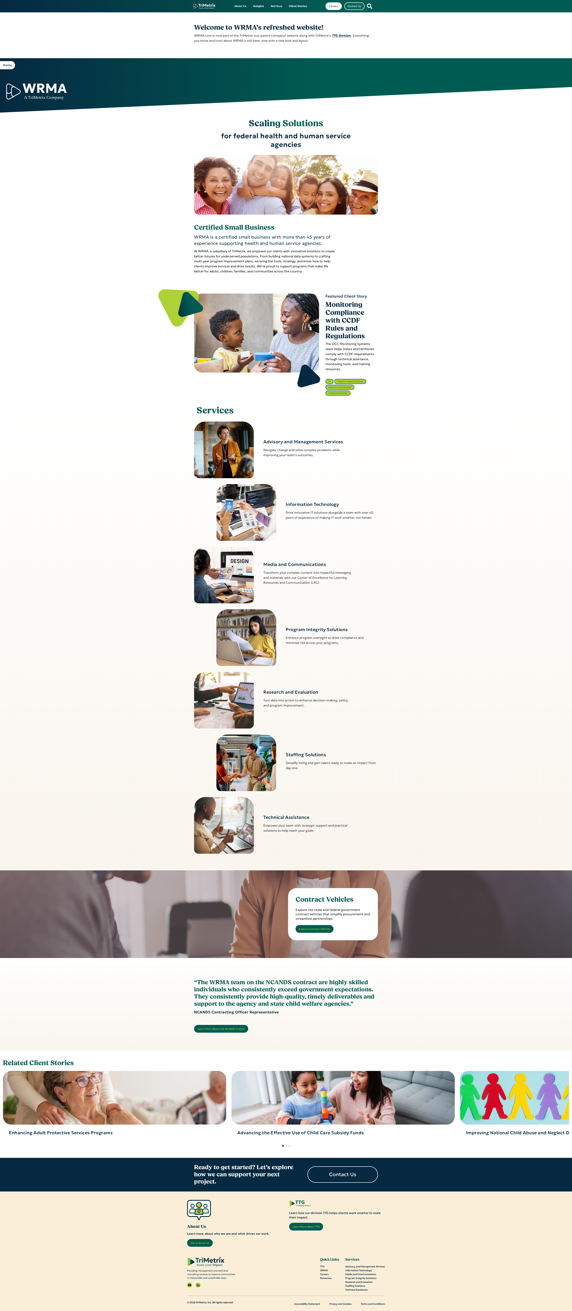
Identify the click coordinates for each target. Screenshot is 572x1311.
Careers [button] (333, 6)
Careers (324, 1274)
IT (329, 381)
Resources (326, 1278)
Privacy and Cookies (340, 1303)
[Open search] (369, 6)
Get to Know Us (199, 1242)
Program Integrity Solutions (350, 381)
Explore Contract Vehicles (314, 928)
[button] (283, 1146)
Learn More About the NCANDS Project (221, 1028)
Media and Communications (294, 564)
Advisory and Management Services (303, 442)
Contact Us (342, 1174)
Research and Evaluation (340, 387)
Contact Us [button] (354, 6)
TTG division (341, 36)
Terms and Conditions (373, 1303)
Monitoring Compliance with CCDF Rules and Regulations (345, 320)
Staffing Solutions (306, 754)
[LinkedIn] (198, 1285)
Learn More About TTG (306, 1226)
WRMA (324, 1270)
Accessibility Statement (307, 1303)
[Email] (189, 1285)
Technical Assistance (338, 393)
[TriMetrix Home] (204, 6)
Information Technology (312, 504)
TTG (322, 1266)
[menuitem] (240, 6)
